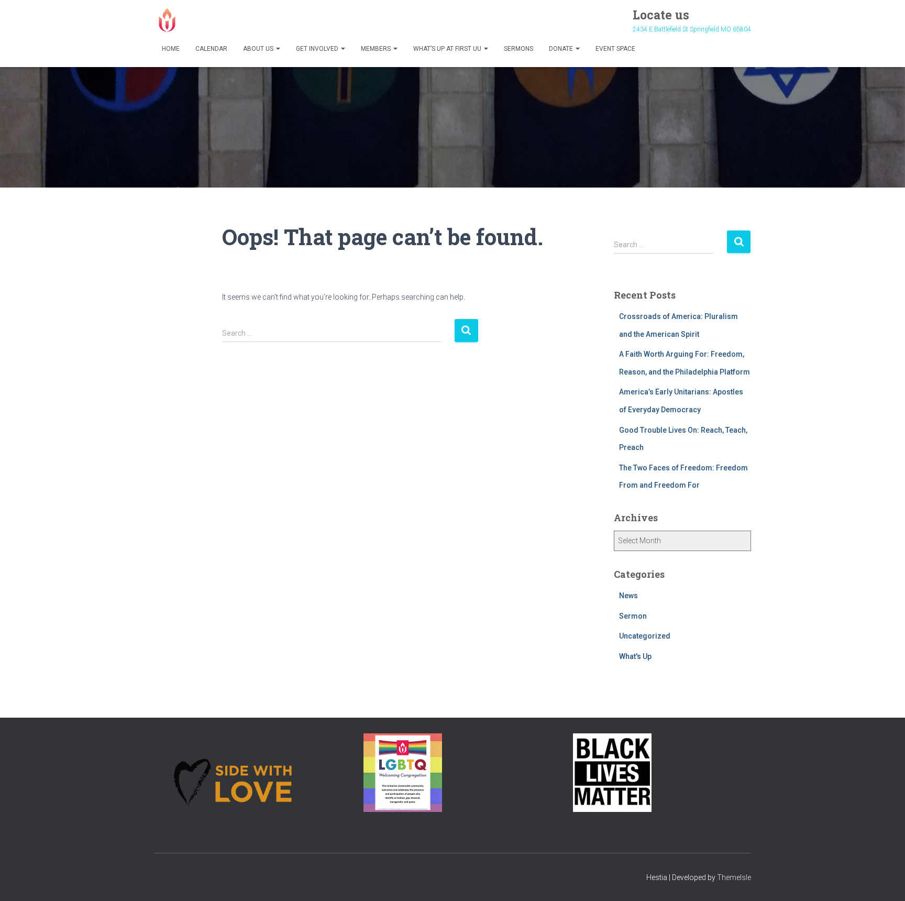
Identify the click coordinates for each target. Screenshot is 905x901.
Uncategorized (644, 636)
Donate (562, 48)
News (628, 595)
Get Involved (318, 48)
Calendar (211, 48)
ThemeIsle (734, 877)
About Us (259, 48)
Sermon (633, 616)
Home (171, 48)
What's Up (635, 656)
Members (376, 48)
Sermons (518, 48)
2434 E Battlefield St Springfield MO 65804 (692, 29)
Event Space (615, 48)
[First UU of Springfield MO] (167, 20)
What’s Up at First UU (448, 48)
